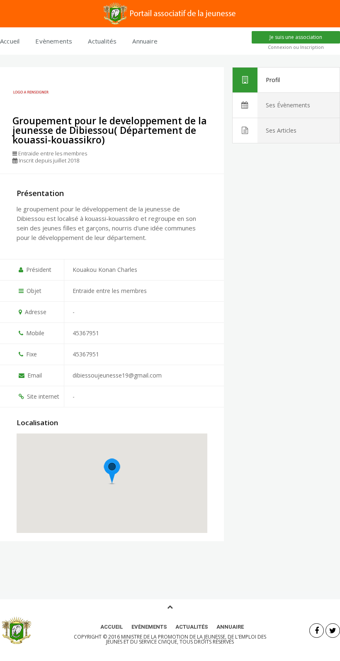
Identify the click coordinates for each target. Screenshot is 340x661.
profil (273, 80)
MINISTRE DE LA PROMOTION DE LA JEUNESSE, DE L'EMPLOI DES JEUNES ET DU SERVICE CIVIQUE (186, 639)
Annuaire (145, 41)
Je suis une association (296, 37)
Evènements (53, 41)
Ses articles (281, 130)
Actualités (102, 41)
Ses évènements (288, 105)
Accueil (9, 41)
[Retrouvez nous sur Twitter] (332, 630)
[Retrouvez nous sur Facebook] (316, 630)
